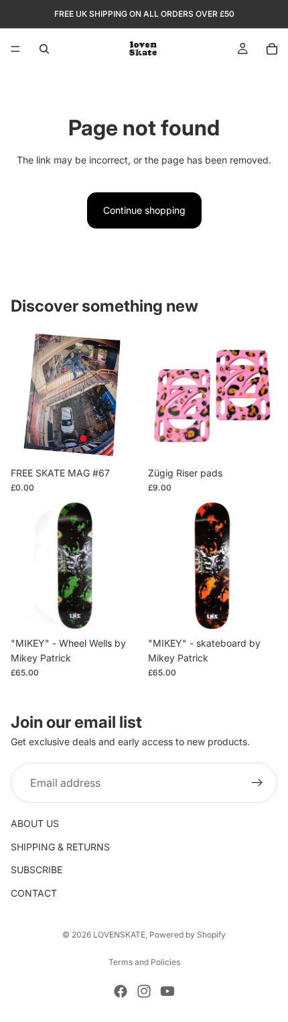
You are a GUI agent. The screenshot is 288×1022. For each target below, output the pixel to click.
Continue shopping (144, 210)
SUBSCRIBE (36, 869)
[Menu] (15, 49)
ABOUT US (35, 824)
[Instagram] (144, 991)
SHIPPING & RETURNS (60, 846)
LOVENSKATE (119, 935)
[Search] (44, 49)
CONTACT (34, 893)
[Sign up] (257, 783)
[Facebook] (121, 991)
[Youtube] (167, 991)
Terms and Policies (144, 962)
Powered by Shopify (187, 935)
